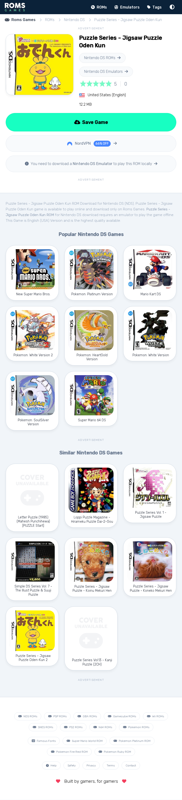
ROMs (101, 7)
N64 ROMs (105, 727)
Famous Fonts (46, 741)
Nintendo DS (74, 19)
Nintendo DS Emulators (103, 71)
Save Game (94, 122)
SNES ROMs (45, 727)
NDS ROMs (30, 716)
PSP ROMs (60, 716)
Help (53, 765)
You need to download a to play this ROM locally (91, 163)
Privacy (91, 765)
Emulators (129, 7)
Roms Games (23, 19)
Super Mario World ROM (87, 741)
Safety (72, 765)
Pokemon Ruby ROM (117, 751)
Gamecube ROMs (124, 716)
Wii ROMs (157, 716)
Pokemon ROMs (138, 727)
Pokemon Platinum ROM (134, 741)
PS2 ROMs (75, 727)
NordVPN (91, 143)
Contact (131, 765)
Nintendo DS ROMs (99, 58)
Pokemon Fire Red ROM (71, 751)
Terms (111, 765)
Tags (156, 7)
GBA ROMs (89, 716)
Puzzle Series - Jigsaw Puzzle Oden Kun (128, 19)
